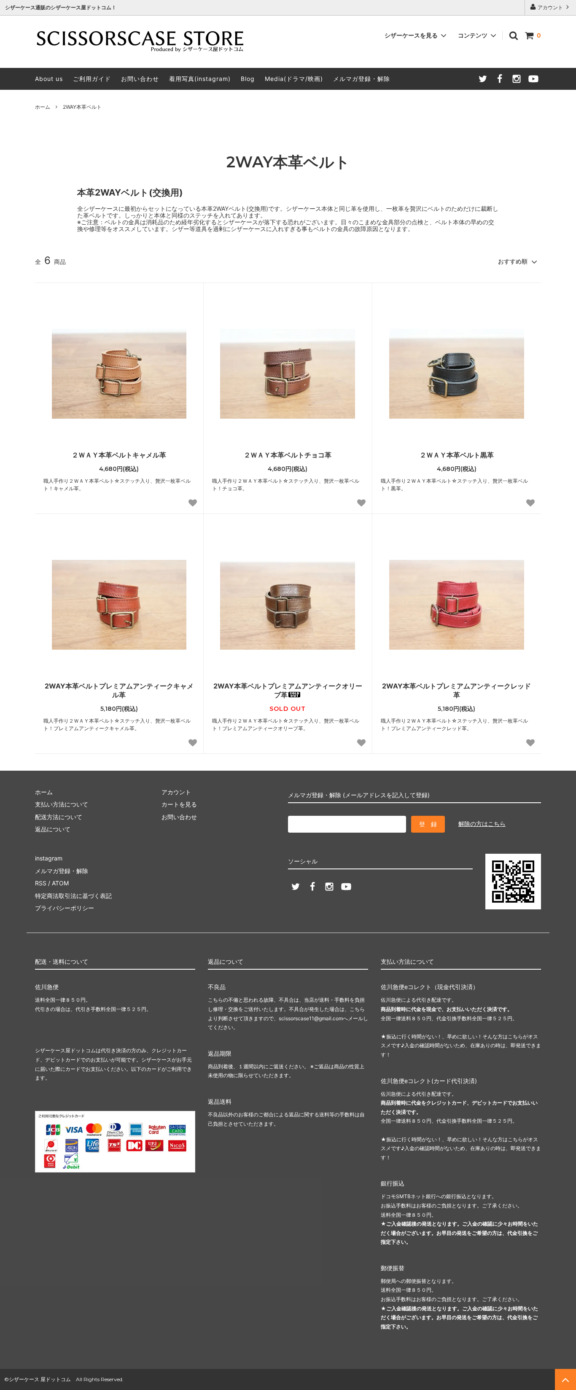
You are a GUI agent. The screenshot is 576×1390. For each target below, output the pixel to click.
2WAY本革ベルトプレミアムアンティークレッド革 (456, 690)
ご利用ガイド (92, 78)
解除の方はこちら (482, 823)
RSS (40, 883)
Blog (248, 78)
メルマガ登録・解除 (361, 78)
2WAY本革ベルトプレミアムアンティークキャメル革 (119, 690)
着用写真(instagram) (200, 78)
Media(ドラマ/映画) (294, 78)
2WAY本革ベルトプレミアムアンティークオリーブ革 (287, 690)
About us (49, 78)
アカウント (550, 7)
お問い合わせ (140, 78)
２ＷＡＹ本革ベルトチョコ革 (287, 455)
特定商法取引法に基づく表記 (73, 895)
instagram (48, 858)
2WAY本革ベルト (82, 107)
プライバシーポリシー (64, 907)
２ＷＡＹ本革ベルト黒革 (457, 455)
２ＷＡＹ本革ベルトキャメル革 (119, 455)
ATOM (60, 883)
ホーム (42, 107)
